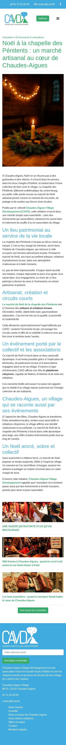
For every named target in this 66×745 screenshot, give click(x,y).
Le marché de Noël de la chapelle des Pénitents (30, 304)
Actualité (13, 711)
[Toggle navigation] (57, 18)
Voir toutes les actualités (33, 610)
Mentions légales (17, 729)
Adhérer (42, 18)
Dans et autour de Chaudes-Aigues (27, 714)
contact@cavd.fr (46, 4)
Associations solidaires (21, 718)
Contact (12, 725)
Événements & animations (30, 37)
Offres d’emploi (16, 722)
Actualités (7, 37)
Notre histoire (15, 707)
